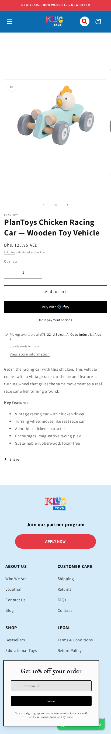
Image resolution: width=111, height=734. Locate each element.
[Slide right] (67, 205)
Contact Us (15, 599)
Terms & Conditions (75, 639)
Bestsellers (15, 639)
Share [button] (14, 459)
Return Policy (70, 650)
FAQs (62, 599)
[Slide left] (44, 205)
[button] (10, 21)
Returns (64, 589)
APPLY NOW (55, 541)
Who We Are (16, 578)
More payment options (55, 320)
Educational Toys (21, 650)
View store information (30, 354)
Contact (65, 610)
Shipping (9, 252)
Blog (9, 610)
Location (13, 589)
